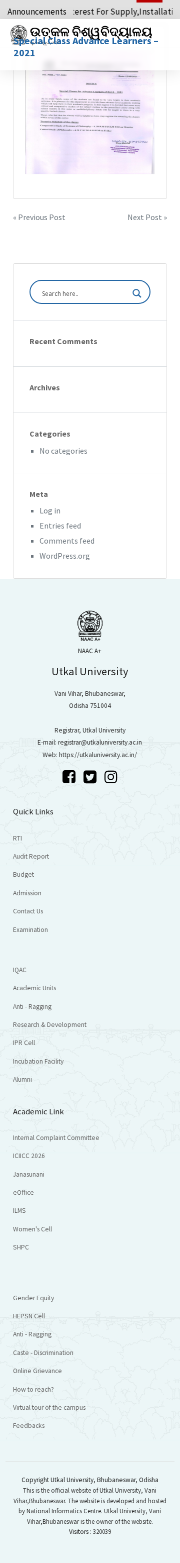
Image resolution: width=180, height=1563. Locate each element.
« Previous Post (39, 217)
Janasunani (28, 1174)
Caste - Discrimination (43, 1352)
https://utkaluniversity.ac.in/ (98, 755)
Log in (50, 510)
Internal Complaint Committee (56, 1137)
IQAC (19, 970)
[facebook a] (70, 776)
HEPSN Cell (29, 1316)
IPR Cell (24, 1042)
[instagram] (111, 776)
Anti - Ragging (32, 1006)
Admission (27, 893)
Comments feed (67, 541)
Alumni (22, 1079)
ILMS (19, 1210)
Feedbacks (28, 1425)
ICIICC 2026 (29, 1156)
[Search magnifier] (137, 293)
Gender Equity (33, 1298)
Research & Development (49, 1024)
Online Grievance (37, 1371)
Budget (23, 874)
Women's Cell (32, 1229)
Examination (30, 929)
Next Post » (147, 217)
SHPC (21, 1247)
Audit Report (31, 856)
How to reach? (33, 1389)
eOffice (23, 1192)
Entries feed (60, 525)
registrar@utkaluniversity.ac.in (100, 742)
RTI (17, 838)
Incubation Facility (38, 1061)
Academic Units (34, 988)
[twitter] (92, 776)
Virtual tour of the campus (49, 1407)
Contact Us (28, 911)
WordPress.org (65, 556)
